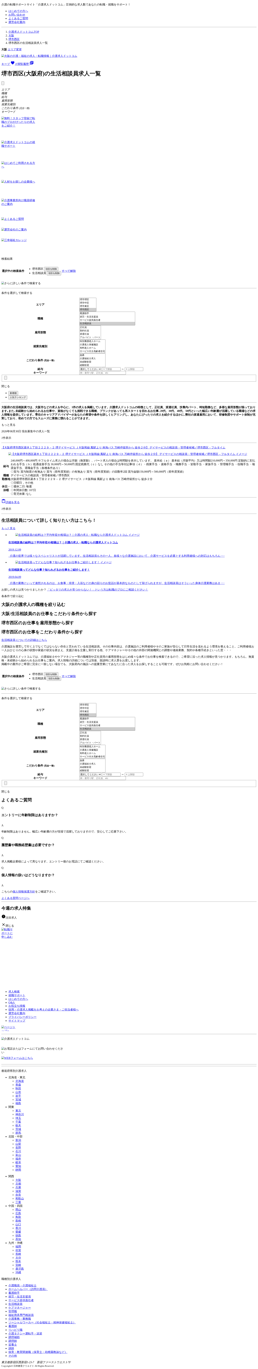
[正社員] (90, 327)
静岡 (18, 1169)
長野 (18, 1147)
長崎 (18, 1253)
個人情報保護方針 (24, 891)
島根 (18, 1220)
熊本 (18, 1261)
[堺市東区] (88, 306)
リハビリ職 (15, 1329)
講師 (11, 1348)
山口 (18, 1224)
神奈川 (19, 1114)
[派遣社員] (90, 334)
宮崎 (18, 1265)
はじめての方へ (18, 11)
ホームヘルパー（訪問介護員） (28, 1289)
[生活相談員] (107, 323)
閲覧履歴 (26, 64)
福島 (18, 1103)
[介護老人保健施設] (92, 344)
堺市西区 (14, 39)
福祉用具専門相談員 (21, 1315)
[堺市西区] (88, 309)
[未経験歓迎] (92, 362)
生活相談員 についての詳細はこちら (24, 639)
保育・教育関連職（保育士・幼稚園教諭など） (37, 1352)
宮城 (18, 1099)
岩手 (18, 1095)
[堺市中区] (88, 303)
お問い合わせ (16, 14)
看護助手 (14, 1292)
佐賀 (18, 1250)
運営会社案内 (16, 22)
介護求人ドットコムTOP (23, 31)
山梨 (18, 1143)
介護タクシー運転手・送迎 (25, 1333)
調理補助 (14, 1337)
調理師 (12, 1340)
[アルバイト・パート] (90, 337)
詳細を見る (10, 502)
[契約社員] (90, 330)
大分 (18, 1257)
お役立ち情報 (16, 1005)
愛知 (18, 1166)
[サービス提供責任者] (107, 320)
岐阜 (18, 1162)
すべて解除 (69, 270)
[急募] (92, 355)
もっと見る (8, 424)
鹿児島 (19, 1268)
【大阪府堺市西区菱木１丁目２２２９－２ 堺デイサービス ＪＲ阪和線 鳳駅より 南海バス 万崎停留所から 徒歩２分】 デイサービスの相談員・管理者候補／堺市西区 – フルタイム (113, 447)
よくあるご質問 (18, 18)
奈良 (18, 1194)
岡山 (18, 1209)
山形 (18, 1092)
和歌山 (19, 1198)
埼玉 (18, 1118)
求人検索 (14, 991)
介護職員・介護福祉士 (22, 1285)
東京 (18, 1110)
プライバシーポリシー (22, 1016)
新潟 (18, 1140)
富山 (18, 1154)
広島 (18, 1213)
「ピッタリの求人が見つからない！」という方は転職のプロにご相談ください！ (97, 589)
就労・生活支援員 (19, 1296)
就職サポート (16, 995)
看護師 (12, 1326)
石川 (18, 1151)
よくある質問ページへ (15, 898)
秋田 (18, 1088)
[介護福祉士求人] (92, 358)
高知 (18, 1239)
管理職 (12, 1311)
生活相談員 (15, 1303)
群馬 (18, 1132)
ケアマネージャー (19, 1307)
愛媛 (18, 1231)
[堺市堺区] (88, 299)
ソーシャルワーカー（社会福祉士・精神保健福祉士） (42, 1322)
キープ (9, 64)
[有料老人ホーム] (92, 348)
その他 (12, 1355)
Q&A (11, 1002)
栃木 (18, 1125)
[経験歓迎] (92, 365)
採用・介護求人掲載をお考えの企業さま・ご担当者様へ (43, 1009)
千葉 (18, 1121)
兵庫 (18, 1187)
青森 (18, 1084)
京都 (18, 1183)
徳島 (18, 1235)
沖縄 (18, 1272)
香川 (18, 1228)
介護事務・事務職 (19, 1318)
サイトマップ (16, 1020)
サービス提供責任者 (21, 1300)
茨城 (18, 1129)
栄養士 (12, 1344)
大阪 (11, 35)
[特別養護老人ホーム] (92, 341)
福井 (18, 1158)
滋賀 (18, 1191)
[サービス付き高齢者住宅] (92, 351)
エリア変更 (15, 49)
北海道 (19, 1081)
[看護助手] (107, 313)
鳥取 (18, 1216)
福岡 (18, 1246)
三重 (18, 1202)
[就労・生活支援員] (107, 317)
